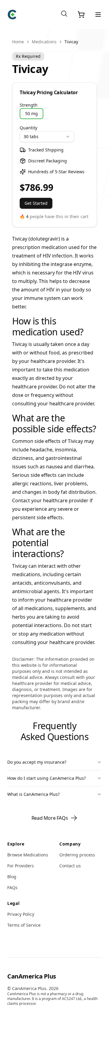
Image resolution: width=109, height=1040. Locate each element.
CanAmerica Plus (31, 976)
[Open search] (64, 13)
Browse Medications (27, 855)
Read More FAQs (49, 818)
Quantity (28, 128)
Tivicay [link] (71, 42)
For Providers (20, 866)
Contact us (70, 866)
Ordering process (77, 855)
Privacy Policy (20, 914)
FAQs (12, 887)
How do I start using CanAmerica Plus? (46, 778)
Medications (44, 42)
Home (18, 42)
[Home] (12, 14)
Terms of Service (24, 925)
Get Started (36, 203)
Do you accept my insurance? (36, 762)
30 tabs (31, 136)
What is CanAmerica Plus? (33, 794)
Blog (11, 876)
